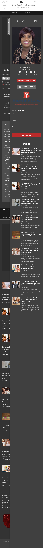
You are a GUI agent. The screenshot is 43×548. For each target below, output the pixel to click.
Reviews (35, 74)
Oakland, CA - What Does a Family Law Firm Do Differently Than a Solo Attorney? (30, 283)
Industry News (25, 13)
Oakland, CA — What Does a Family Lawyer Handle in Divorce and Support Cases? (30, 201)
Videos (15, 13)
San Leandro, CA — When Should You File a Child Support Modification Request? (31, 150)
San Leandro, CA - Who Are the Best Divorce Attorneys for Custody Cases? (31, 299)
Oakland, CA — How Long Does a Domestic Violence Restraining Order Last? (29, 217)
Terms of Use (6, 543)
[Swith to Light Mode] (21, 2)
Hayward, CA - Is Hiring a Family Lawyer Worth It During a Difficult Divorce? (30, 266)
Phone (14, 120)
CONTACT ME (26, 135)
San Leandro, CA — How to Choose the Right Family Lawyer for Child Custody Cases (29, 167)
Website (17, 74)
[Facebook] (4, 78)
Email (26, 74)
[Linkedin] (7, 78)
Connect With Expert (26, 80)
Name (14, 113)
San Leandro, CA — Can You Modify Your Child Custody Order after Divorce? (30, 250)
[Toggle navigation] (4, 6)
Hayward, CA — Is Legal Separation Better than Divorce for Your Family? (31, 234)
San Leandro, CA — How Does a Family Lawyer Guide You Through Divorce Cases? (30, 184)
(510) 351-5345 (26, 72)
